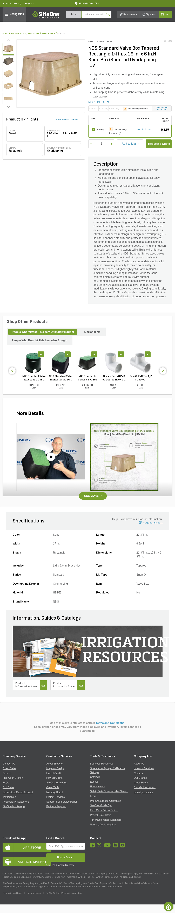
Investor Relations (144, 768)
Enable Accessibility (12, 3)
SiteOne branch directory (60, 865)
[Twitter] (100, 846)
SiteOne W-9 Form (56, 782)
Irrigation (33, 33)
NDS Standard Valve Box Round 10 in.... (34, 378)
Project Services (55, 797)
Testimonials (9, 797)
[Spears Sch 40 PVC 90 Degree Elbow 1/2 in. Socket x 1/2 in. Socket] (114, 363)
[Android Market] (22, 861)
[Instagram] (123, 846)
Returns (7, 773)
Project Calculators (100, 815)
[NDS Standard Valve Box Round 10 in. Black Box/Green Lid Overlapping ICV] (34, 363)
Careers (138, 773)
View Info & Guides (67, 119)
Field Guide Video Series (104, 810)
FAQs (6, 782)
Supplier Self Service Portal (61, 801)
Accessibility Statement (16, 801)
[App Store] (22, 847)
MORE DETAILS (98, 102)
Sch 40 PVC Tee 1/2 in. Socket (141, 378)
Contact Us (9, 763)
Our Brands (140, 777)
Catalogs (95, 777)
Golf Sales (8, 787)
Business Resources (101, 763)
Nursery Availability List (103, 824)
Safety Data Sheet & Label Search (109, 791)
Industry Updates (143, 792)
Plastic (61, 33)
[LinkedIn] (116, 846)
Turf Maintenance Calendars (106, 819)
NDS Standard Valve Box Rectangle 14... (60, 378)
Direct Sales (9, 768)
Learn (93, 796)
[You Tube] (108, 846)
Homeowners (97, 786)
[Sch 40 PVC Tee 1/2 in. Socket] (140, 363)
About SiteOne (54, 763)
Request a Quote (159, 143)
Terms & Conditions (12, 893)
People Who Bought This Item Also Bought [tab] (39, 340)
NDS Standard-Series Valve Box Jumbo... (87, 378)
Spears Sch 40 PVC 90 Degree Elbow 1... (114, 378)
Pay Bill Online (54, 777)
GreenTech (52, 787)
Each (101, 129)
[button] (29, 3)
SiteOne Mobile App (14, 806)
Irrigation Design (55, 768)
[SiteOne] (46, 17)
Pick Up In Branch (13, 777)
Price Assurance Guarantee (105, 800)
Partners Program (56, 806)
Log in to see (144, 129)
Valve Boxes (48, 33)
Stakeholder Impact (145, 787)
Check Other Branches (162, 108)
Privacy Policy (34, 893)
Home (5, 33)
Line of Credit (53, 773)
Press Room (141, 782)
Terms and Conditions (110, 722)
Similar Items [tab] (92, 331)
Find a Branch (55, 838)
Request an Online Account (18, 792)
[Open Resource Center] (168, 906)
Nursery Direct (54, 792)
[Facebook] (93, 846)
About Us (139, 763)
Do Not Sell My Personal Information (64, 893)
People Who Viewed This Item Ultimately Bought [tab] (43, 331)
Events (94, 781)
